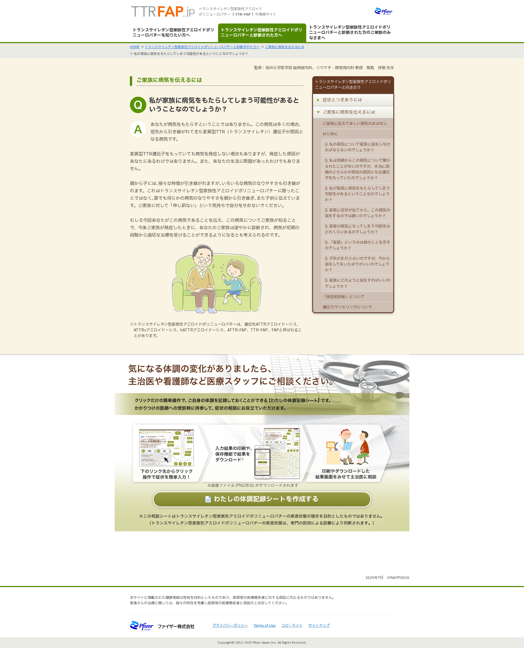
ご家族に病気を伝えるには (284, 47)
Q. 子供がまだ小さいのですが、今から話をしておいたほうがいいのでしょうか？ (357, 264)
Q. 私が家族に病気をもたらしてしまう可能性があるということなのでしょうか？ (357, 194)
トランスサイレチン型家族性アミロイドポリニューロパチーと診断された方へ (202, 47)
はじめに (330, 134)
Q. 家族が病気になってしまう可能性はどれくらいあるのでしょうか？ (357, 229)
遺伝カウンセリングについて (347, 307)
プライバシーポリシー (230, 625)
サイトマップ (319, 625)
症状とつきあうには (342, 100)
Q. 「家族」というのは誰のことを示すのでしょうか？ (357, 245)
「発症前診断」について (344, 297)
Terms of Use (265, 625)
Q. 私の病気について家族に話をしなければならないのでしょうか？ (357, 147)
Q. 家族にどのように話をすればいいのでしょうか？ (357, 283)
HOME (134, 47)
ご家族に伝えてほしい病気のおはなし (355, 123)
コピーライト (292, 625)
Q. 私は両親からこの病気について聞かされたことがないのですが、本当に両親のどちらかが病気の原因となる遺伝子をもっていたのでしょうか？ (357, 169)
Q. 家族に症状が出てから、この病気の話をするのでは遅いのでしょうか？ (357, 213)
